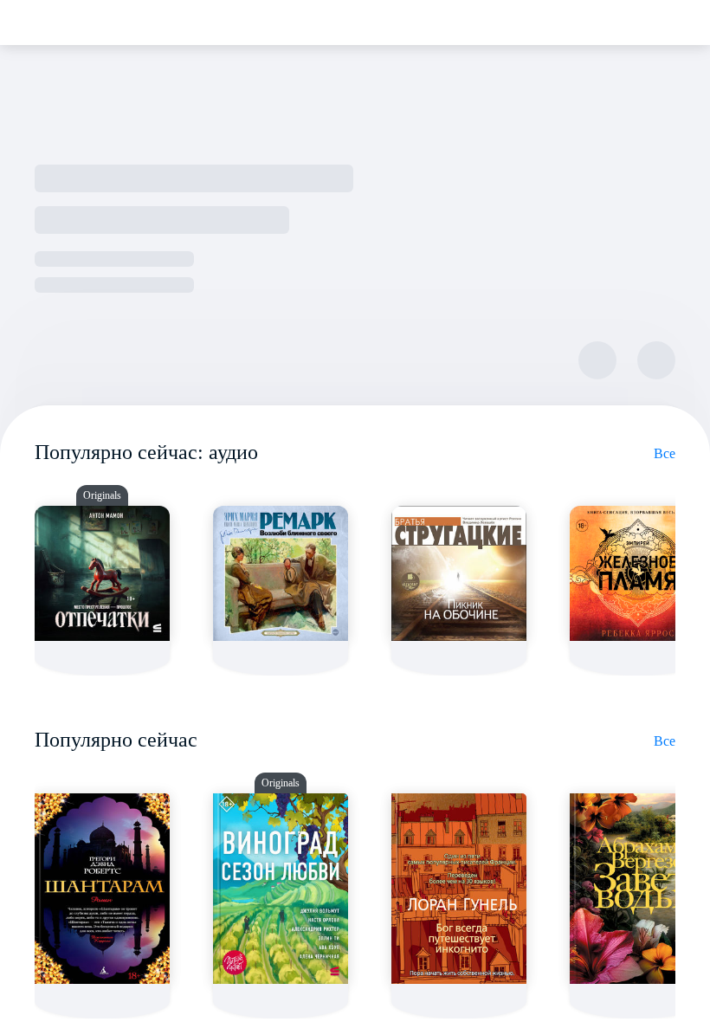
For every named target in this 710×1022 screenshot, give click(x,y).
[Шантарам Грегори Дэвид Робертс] (102, 888)
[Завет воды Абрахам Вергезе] (637, 888)
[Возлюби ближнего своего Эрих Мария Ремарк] (280, 573)
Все (664, 453)
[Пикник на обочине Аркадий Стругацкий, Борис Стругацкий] (458, 573)
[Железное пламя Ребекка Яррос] (637, 573)
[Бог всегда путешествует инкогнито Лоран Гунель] (458, 888)
